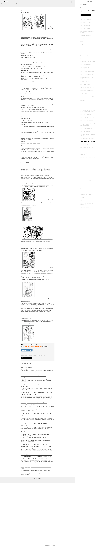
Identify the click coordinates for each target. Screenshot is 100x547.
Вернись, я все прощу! (27, 367)
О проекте (35, 478)
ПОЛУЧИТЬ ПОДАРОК (26, 350)
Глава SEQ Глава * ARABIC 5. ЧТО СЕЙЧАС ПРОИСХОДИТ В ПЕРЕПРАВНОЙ (34, 403)
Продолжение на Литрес (85, 14)
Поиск (89, 1)
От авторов (82, 7)
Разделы (39, 478)
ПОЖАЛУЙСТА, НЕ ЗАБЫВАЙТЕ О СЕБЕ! (33, 376)
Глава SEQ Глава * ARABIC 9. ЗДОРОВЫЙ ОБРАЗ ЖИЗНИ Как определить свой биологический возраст (36, 445)
